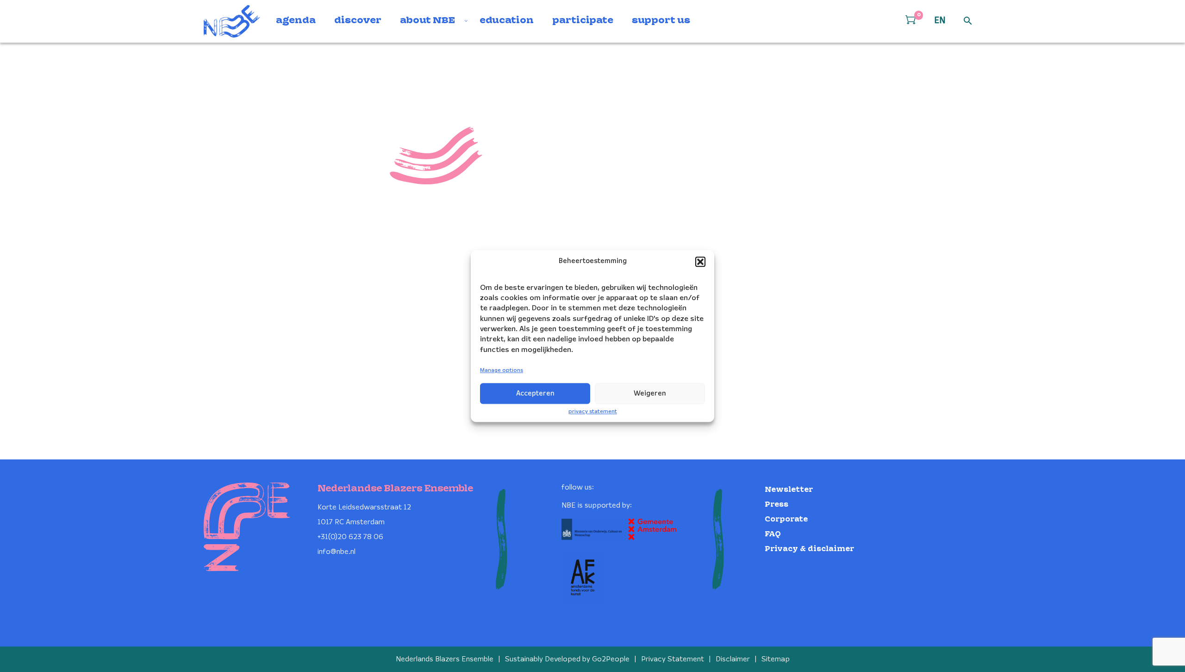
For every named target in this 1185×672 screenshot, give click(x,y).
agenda (296, 21)
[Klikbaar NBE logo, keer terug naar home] (232, 21)
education (507, 21)
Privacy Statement (672, 659)
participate (582, 21)
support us (661, 21)
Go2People (611, 659)
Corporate (786, 519)
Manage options (501, 370)
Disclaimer (733, 659)
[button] (700, 261)
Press (776, 504)
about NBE (427, 21)
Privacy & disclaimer (809, 549)
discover (357, 21)
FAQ (773, 534)
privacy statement (592, 411)
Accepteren (535, 393)
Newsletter (789, 489)
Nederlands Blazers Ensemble (444, 659)
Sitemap (775, 659)
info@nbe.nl (337, 551)
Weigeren (650, 393)
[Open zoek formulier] (967, 21)
